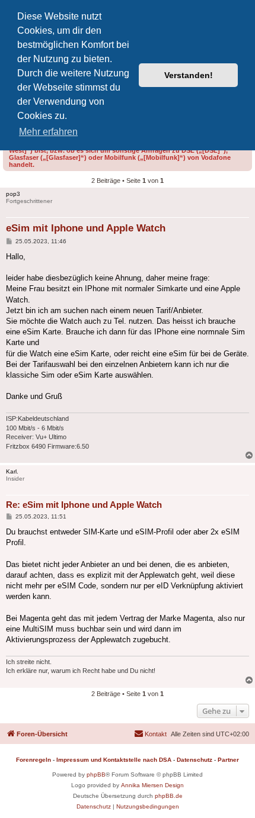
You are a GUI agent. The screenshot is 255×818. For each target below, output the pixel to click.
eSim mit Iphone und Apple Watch (85, 228)
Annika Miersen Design (152, 785)
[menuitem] (150, 734)
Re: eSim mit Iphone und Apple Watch (84, 505)
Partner (228, 759)
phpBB (96, 774)
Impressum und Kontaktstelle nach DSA (113, 759)
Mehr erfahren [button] (48, 132)
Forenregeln (33, 759)
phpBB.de (169, 796)
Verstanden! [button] (188, 75)
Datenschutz (194, 759)
